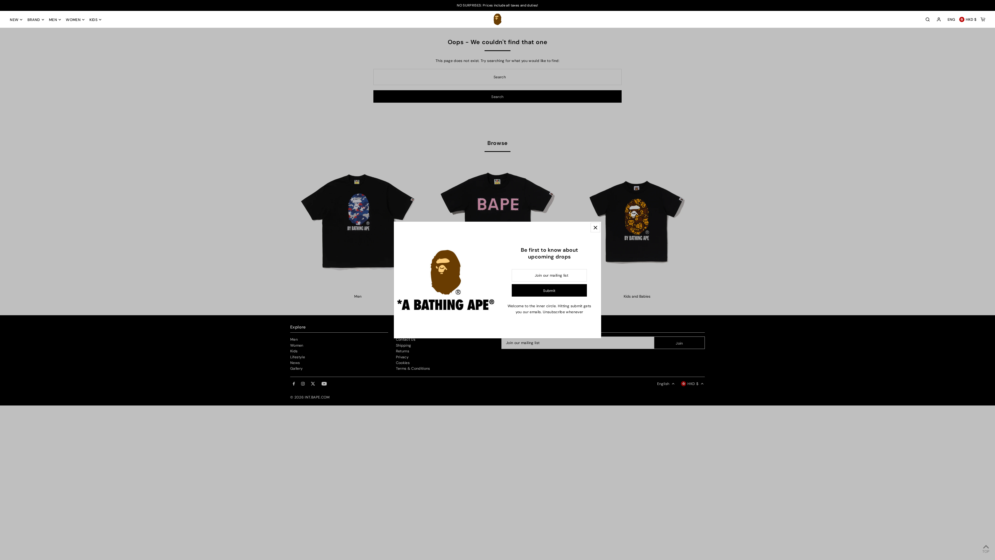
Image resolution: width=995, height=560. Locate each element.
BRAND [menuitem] (33, 19)
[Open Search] (927, 19)
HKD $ (971, 19)
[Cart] (982, 19)
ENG (951, 19)
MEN (53, 19)
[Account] (938, 19)
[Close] (595, 227)
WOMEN (73, 19)
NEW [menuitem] (14, 19)
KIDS (93, 19)
